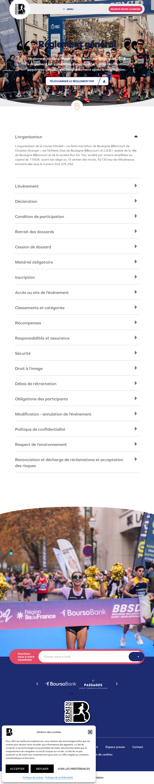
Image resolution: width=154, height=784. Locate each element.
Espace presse (115, 747)
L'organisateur (28, 136)
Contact (137, 747)
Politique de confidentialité (59, 777)
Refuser (42, 768)
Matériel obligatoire (34, 262)
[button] (90, 732)
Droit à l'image (29, 368)
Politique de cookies (33, 777)
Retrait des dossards (34, 231)
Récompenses (28, 322)
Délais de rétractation (35, 383)
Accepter (17, 768)
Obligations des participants (41, 398)
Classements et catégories (40, 307)
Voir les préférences (74, 768)
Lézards (92, 777)
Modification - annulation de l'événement (53, 414)
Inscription (25, 277)
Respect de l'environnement (41, 444)
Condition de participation (39, 216)
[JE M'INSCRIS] (136, 656)
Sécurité (23, 353)
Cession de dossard (33, 246)
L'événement (27, 186)
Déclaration (26, 201)
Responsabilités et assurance (42, 338)
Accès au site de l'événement (42, 292)
